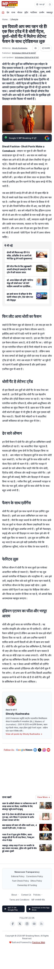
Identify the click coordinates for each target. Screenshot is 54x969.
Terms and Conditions (19, 899)
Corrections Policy (34, 876)
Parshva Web (38, 942)
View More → (43, 797)
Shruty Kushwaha (19, 48)
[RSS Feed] (41, 924)
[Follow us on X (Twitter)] (39, 750)
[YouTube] (34, 924)
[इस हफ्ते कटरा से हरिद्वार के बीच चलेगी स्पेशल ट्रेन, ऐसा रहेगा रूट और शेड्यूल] (41, 295)
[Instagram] (27, 924)
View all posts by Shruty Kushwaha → (24, 734)
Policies (36, 895)
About (14, 895)
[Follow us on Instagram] (44, 750)
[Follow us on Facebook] (35, 750)
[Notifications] (49, 4)
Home (5, 19)
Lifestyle (14, 19)
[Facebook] (12, 924)
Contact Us (26, 895)
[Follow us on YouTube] (48, 750)
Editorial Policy (18, 876)
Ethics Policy (36, 881)
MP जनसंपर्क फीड (38, 899)
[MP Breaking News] (10, 4)
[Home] (3, 12)
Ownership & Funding (27, 885)
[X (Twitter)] (20, 924)
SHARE (47, 48)
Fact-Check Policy (20, 881)
